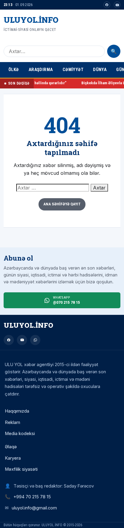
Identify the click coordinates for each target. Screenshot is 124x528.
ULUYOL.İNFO (31, 20)
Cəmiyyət (73, 69)
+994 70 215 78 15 (32, 496)
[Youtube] (117, 4)
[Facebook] (107, 4)
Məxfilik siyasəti (21, 469)
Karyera (13, 458)
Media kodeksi (20, 433)
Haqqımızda (17, 411)
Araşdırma (41, 69)
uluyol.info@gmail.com (34, 507)
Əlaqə (11, 446)
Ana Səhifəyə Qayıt (62, 204)
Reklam (12, 422)
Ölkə (13, 69)
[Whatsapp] (35, 340)
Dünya (100, 69)
